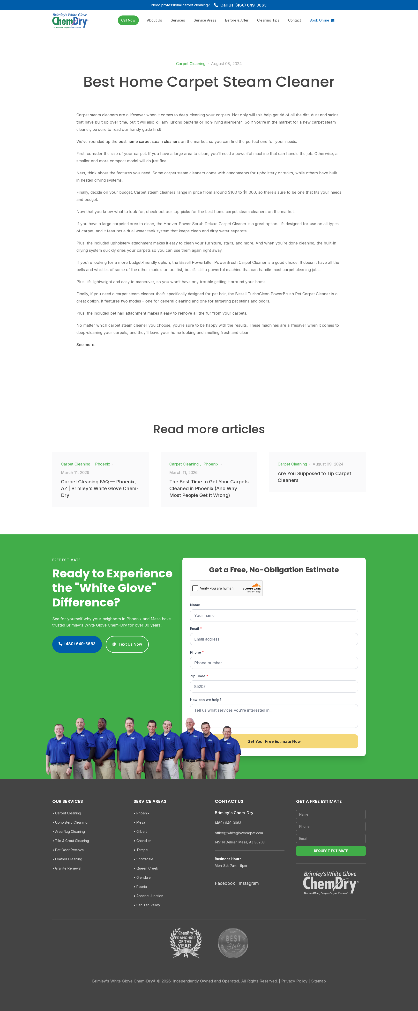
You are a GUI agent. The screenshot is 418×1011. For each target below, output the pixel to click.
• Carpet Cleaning (66, 813)
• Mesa (139, 822)
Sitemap (318, 981)
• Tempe (141, 850)
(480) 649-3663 (228, 823)
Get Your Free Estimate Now (274, 741)
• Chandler (142, 841)
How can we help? (205, 700)
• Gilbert (140, 831)
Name (195, 605)
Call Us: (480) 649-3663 (243, 5)
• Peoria (140, 887)
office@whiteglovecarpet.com (239, 833)
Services (178, 20)
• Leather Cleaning (67, 859)
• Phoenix (141, 813)
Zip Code (199, 676)
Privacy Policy (294, 981)
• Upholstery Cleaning (70, 822)
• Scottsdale (143, 859)
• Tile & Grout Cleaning (70, 841)
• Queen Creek (146, 868)
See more (85, 344)
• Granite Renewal (66, 868)
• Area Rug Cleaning (68, 831)
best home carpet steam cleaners (149, 141)
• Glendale (142, 877)
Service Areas (205, 20)
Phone (197, 652)
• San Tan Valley (147, 905)
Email (196, 629)
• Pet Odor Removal (68, 850)
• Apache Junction (148, 896)
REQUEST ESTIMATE (331, 851)
